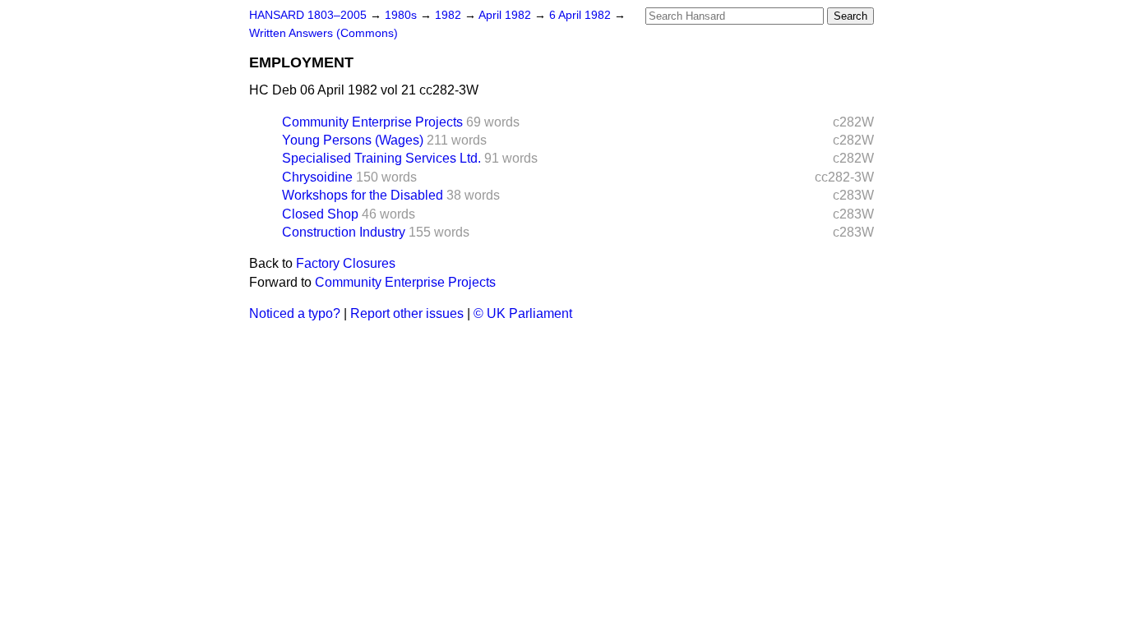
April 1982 (506, 15)
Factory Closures (345, 263)
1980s (402, 15)
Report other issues (407, 313)
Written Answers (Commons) (323, 33)
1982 (449, 15)
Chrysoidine (317, 177)
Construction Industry (343, 232)
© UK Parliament (523, 313)
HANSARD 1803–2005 (308, 15)
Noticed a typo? (294, 313)
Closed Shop (320, 214)
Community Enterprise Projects (372, 122)
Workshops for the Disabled (362, 195)
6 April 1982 (581, 15)
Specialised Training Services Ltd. (381, 158)
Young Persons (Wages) (352, 140)
